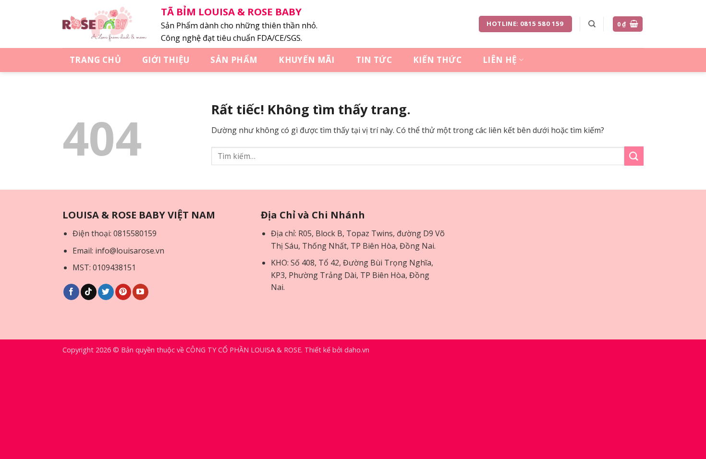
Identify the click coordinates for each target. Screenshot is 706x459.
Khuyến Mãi (306, 59)
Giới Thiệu (165, 59)
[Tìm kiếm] (592, 24)
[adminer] (104, 24)
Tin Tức (374, 59)
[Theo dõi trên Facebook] (71, 292)
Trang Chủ (95, 59)
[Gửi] (634, 155)
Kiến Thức (437, 59)
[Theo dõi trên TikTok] (89, 292)
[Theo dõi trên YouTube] (140, 292)
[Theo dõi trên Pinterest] (123, 292)
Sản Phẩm (233, 59)
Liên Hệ (500, 59)
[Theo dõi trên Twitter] (106, 292)
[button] (628, 24)
